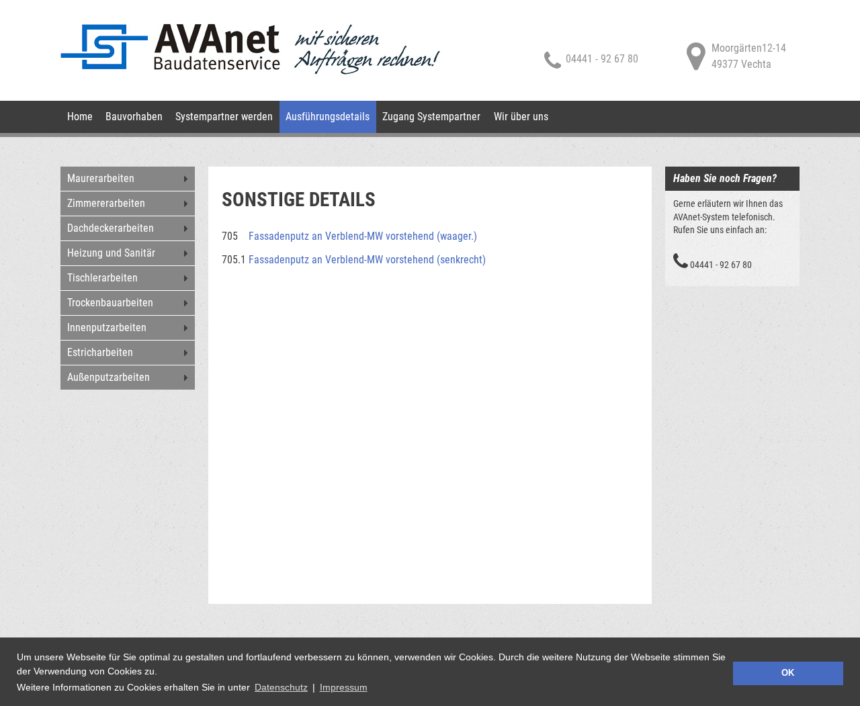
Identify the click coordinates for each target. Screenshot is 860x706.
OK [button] (787, 673)
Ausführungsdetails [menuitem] (328, 116)
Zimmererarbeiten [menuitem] (106, 203)
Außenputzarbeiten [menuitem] (108, 377)
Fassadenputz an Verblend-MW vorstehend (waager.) (363, 236)
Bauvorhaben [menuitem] (134, 116)
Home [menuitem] (80, 116)
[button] (374, 689)
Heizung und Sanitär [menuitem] (111, 253)
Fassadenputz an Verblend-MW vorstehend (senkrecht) (367, 259)
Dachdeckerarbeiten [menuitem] (110, 228)
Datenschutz (281, 687)
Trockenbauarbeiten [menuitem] (110, 302)
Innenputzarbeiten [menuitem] (106, 327)
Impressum (344, 687)
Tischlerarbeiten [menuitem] (102, 277)
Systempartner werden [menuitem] (224, 116)
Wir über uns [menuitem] (521, 116)
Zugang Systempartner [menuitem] (431, 116)
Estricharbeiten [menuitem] (100, 352)
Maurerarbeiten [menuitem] (100, 178)
